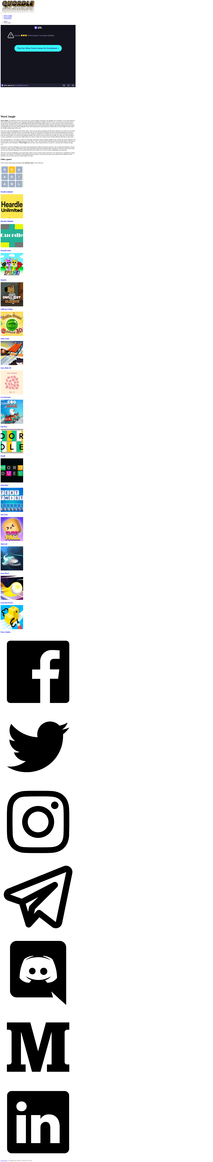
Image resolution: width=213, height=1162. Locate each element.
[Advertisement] (12, 34)
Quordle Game (4, 1160)
